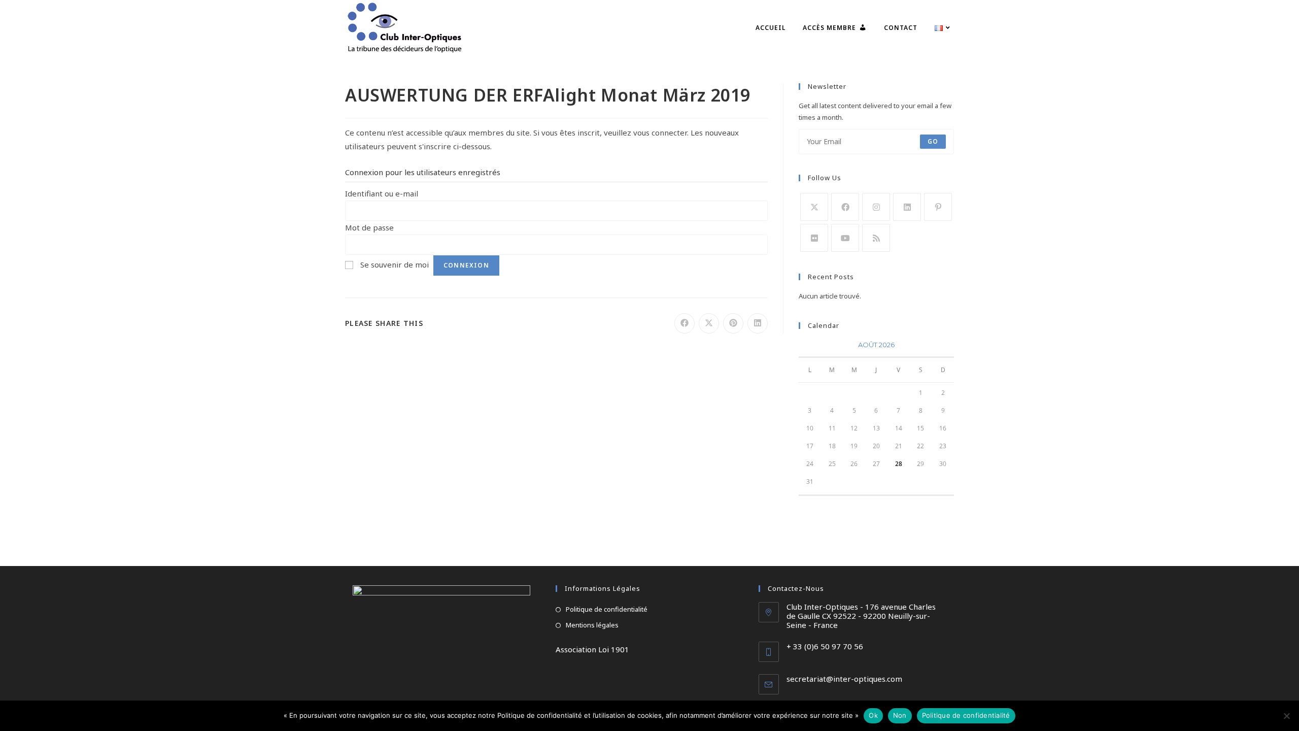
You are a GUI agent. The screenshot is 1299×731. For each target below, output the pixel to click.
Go (933, 141)
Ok (873, 715)
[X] (814, 207)
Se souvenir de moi (394, 264)
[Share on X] (709, 323)
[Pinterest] (938, 207)
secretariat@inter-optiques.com (844, 679)
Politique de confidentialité (606, 609)
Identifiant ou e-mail (381, 193)
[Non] (1286, 716)
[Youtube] (845, 238)
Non (900, 715)
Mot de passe (369, 227)
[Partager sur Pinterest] (733, 323)
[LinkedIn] (907, 207)
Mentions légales (592, 624)
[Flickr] (814, 238)
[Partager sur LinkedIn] (757, 323)
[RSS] (876, 238)
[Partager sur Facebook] (684, 323)
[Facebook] (845, 207)
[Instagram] (876, 207)
